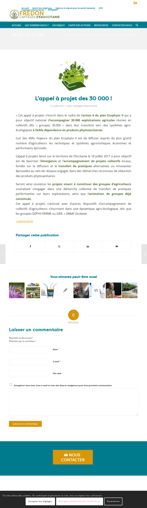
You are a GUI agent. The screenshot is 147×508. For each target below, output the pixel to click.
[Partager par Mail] (117, 246)
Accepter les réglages (40, 501)
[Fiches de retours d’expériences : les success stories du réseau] (3, 254)
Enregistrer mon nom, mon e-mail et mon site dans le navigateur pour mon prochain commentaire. (63, 385)
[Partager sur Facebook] (30, 246)
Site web (57, 373)
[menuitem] (75, 8)
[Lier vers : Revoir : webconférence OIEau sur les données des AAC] (129, 290)
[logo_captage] (35, 13)
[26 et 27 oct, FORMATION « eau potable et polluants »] (144, 254)
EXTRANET (53, 9)
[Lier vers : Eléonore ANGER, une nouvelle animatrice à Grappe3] (65, 290)
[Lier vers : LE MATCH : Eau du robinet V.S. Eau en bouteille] (97, 290)
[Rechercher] (136, 25)
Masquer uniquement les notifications (79, 501)
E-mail (57, 361)
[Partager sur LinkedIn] (88, 246)
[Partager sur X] (59, 246)
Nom (56, 349)
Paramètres (113, 501)
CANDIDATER (24, 222)
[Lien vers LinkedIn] (135, 2)
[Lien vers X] (130, 3)
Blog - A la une (28, 34)
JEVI (101, 8)
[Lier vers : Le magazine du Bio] (33, 290)
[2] (73, 76)
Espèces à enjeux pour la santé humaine (75, 8)
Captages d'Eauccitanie (85, 105)
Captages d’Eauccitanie (33, 9)
